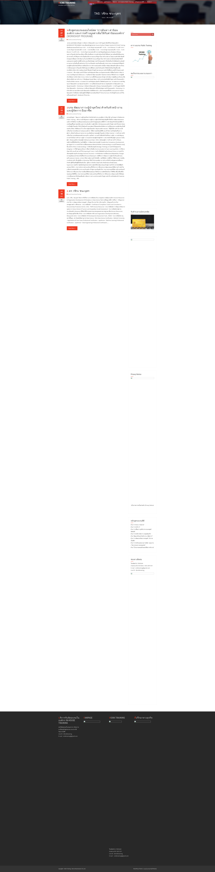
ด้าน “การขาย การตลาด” (137, 525)
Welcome (100, 2)
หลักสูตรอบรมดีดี (139, 2)
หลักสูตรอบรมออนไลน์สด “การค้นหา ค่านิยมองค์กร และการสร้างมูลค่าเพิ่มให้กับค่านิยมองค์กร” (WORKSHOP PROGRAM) (96, 33)
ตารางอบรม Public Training (125, 2)
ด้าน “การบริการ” (135, 527)
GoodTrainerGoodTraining (74, 194)
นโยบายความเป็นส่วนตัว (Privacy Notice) (142, 505)
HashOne (146, 868)
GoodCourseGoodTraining (74, 39)
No (61, 39)
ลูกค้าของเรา (107, 2)
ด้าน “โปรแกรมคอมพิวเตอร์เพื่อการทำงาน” (142, 547)
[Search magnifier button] (152, 34)
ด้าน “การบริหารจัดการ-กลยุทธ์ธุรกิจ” (141, 534)
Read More (71, 101)
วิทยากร (115, 2)
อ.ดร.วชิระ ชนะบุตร (78, 190)
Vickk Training (66, 2)
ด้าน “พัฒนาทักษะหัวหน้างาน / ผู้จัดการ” (142, 536)
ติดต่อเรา (149, 2)
